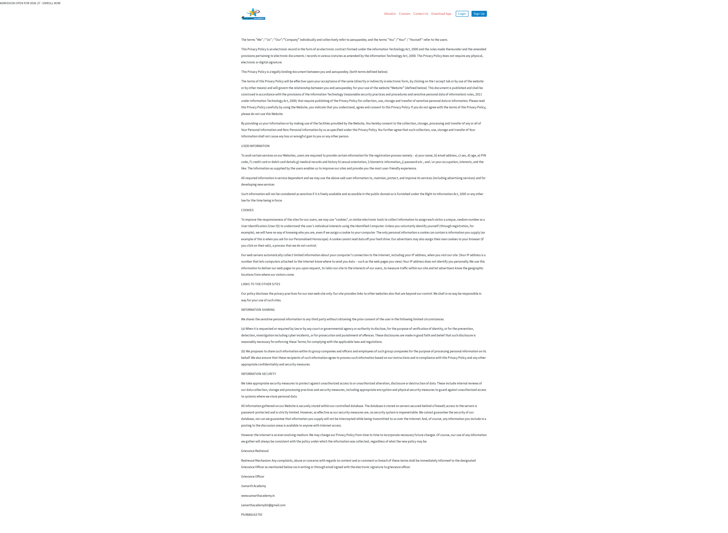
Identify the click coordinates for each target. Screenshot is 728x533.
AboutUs (390, 13)
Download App (441, 13)
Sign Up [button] (479, 13)
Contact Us (420, 13)
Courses (404, 13)
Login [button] (462, 13)
